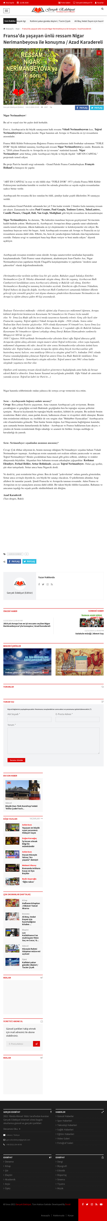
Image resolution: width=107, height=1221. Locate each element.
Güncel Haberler (65, 1116)
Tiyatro (61, 1183)
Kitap (8, 1166)
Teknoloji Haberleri (67, 1125)
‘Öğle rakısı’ (28, 881)
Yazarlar (100, 2)
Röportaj (61, 1175)
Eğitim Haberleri (65, 1134)
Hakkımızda (58, 1215)
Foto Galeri (65, 2)
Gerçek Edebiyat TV (84, 2)
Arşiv (7, 1183)
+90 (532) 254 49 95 (14, 1144)
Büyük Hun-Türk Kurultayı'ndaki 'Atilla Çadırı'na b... (21, 807)
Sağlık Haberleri (65, 1129)
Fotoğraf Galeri (65, 1143)
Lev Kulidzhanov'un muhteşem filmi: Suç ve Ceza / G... (30, 936)
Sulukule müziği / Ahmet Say (89, 633)
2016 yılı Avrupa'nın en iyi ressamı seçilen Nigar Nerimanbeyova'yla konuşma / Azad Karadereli (26, 624)
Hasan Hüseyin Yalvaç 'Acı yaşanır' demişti (30, 857)
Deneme (9, 1161)
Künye (71, 1215)
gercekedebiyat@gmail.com (18, 1140)
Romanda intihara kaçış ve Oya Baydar (31, 871)
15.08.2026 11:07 (64, 666)
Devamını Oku (10, 1128)
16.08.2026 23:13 (12, 669)
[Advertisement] (53, 524)
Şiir (6, 1170)
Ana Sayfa (10, 2)
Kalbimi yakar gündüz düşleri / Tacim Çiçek (42, 21)
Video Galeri (63, 1138)
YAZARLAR (35, 818)
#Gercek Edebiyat (15, 554)
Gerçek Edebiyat (23, 1204)
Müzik (60, 1188)
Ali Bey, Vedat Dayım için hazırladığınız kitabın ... (29, 920)
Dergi (60, 1161)
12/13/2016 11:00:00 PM (94, 630)
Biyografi (62, 1166)
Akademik (10, 1179)
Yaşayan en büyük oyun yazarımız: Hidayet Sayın (31, 830)
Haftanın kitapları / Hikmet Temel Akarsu (31, 906)
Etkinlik (61, 1170)
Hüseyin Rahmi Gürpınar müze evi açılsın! (31, 951)
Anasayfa (10, 28)
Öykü (7, 1188)
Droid (67, 1204)
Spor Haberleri (64, 1120)
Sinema (61, 1179)
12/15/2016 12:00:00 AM (13, 620)
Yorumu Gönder (16, 760)
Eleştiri (8, 1175)
